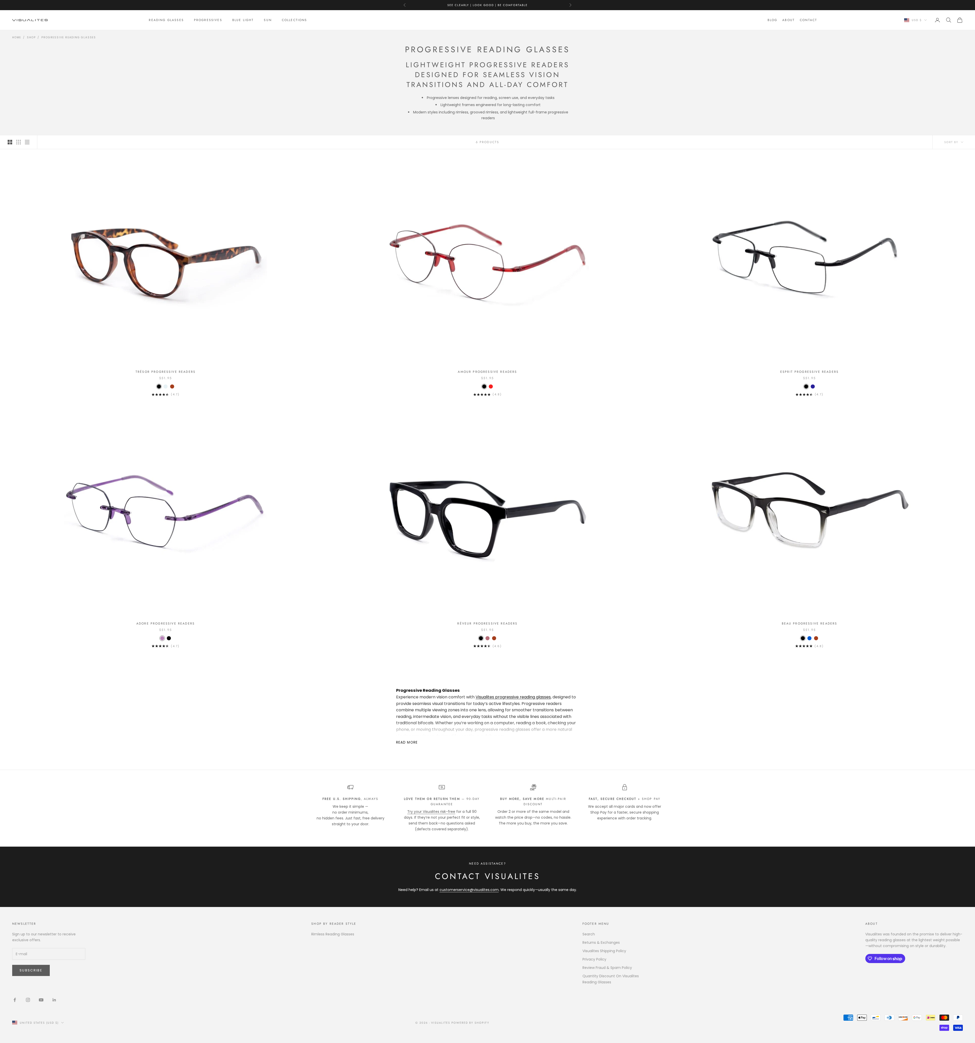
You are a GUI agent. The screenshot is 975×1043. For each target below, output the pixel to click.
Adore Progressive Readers (165, 623)
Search (588, 934)
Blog (772, 20)
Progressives (208, 20)
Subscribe (31, 970)
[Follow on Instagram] (27, 999)
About (788, 20)
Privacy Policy (594, 959)
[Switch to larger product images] (10, 142)
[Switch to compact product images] (27, 142)
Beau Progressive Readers (809, 623)
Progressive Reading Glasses (68, 37)
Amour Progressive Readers (487, 371)
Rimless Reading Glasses (332, 934)
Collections (294, 20)
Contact (808, 20)
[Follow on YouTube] (41, 999)
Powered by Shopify (470, 1023)
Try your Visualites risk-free (431, 811)
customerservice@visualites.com (469, 889)
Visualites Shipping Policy (604, 950)
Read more (407, 742)
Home (16, 37)
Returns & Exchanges (601, 942)
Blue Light (243, 20)
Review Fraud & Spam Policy (607, 967)
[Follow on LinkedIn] (54, 999)
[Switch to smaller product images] (18, 142)
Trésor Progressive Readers (166, 371)
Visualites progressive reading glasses (513, 697)
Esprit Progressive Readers (809, 371)
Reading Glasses (166, 20)
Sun (267, 20)
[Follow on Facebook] (14, 999)
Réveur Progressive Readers (487, 623)
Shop (31, 37)
